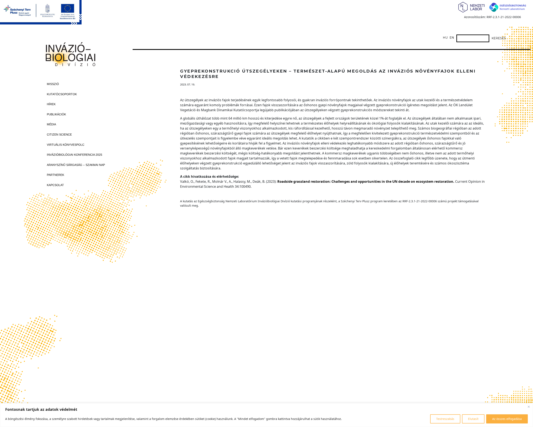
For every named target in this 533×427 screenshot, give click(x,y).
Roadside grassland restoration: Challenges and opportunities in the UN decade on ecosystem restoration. (365, 181)
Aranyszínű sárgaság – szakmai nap (76, 165)
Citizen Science (59, 134)
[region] (266, 415)
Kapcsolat (55, 185)
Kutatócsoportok (62, 94)
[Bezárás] (528, 406)
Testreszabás (445, 419)
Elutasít (473, 419)
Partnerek (55, 174)
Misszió (53, 84)
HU (445, 37)
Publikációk (56, 114)
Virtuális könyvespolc (65, 144)
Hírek (51, 104)
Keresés (499, 38)
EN (452, 37)
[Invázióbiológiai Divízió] (68, 53)
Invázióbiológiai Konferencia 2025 (74, 154)
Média (51, 124)
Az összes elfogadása (507, 419)
